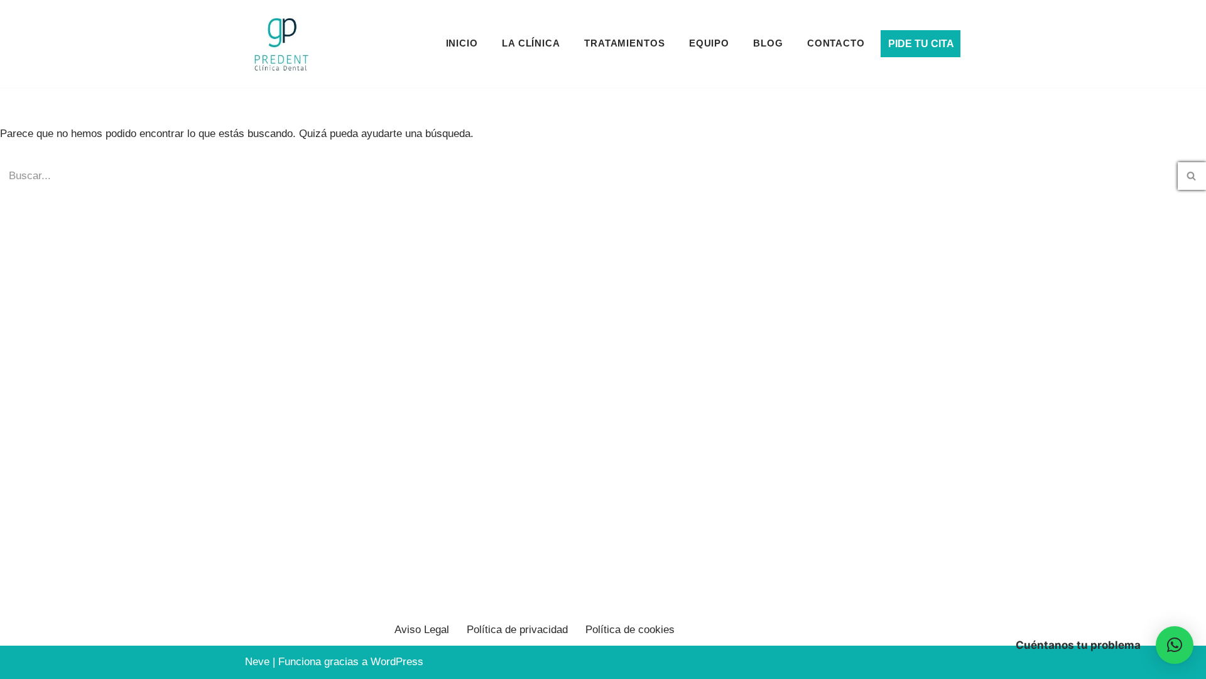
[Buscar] (1192, 176)
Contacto (836, 43)
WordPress (397, 662)
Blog (768, 43)
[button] (1174, 645)
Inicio (462, 43)
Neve (257, 662)
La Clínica (531, 43)
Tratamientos (624, 43)
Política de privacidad (517, 630)
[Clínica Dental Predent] (281, 43)
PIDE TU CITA (921, 43)
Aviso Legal (421, 630)
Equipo (709, 43)
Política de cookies (630, 630)
